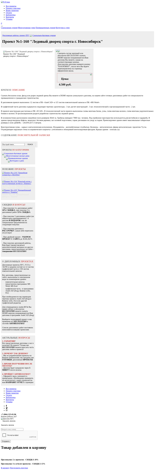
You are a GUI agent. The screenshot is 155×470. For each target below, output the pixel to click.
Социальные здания (9, 28)
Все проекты (11, 389)
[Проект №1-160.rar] (59, 51)
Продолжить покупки (19, 468)
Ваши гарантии (12, 393)
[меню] (2, 26)
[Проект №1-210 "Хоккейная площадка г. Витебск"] (18, 172)
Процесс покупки (13, 391)
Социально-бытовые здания (44, 35)
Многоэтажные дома (26, 28)
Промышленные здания (45, 28)
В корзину (5, 468)
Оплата (9, 395)
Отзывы (9, 402)
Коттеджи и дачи (63, 28)
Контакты (10, 400)
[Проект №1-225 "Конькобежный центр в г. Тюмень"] (18, 190)
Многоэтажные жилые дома (17, 156)
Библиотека (11, 397)
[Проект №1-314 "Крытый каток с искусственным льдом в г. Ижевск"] (18, 181)
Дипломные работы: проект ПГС (16, 35)
